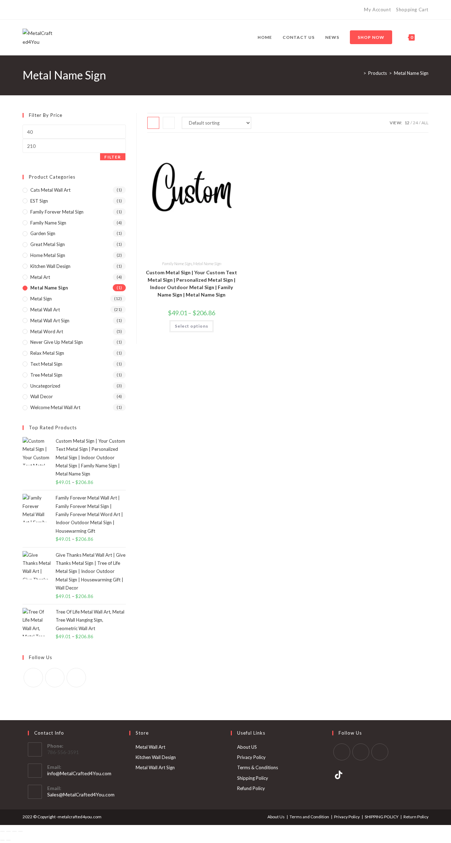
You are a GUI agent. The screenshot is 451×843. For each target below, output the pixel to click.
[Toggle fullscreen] (8, 831)
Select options (191, 326)
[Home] (359, 73)
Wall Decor (41, 396)
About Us (276, 816)
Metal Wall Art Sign (49, 320)
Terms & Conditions (257, 767)
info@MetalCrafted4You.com (79, 773)
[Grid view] (153, 123)
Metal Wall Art (45, 309)
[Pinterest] (33, 9)
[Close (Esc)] (20, 831)
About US (247, 747)
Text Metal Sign (46, 364)
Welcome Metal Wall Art (55, 407)
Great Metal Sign (47, 244)
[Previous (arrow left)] (2, 840)
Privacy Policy (251, 757)
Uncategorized (45, 386)
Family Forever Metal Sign (57, 212)
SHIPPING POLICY (382, 816)
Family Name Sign (177, 263)
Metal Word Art (46, 331)
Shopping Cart (412, 9)
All (424, 122)
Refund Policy (251, 788)
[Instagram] (41, 9)
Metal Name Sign (411, 73)
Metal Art (40, 277)
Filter (112, 157)
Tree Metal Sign (46, 375)
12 (406, 122)
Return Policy (415, 816)
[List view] (169, 123)
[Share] (14, 831)
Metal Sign (41, 298)
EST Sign (39, 201)
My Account (377, 9)
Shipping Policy (252, 778)
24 (415, 122)
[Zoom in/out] (2, 831)
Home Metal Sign (47, 255)
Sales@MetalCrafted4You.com (81, 794)
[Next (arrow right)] (8, 840)
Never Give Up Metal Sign (56, 342)
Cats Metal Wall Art (50, 190)
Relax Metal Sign (47, 353)
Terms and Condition (309, 816)
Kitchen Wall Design (50, 266)
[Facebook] (26, 9)
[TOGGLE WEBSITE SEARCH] (427, 37)
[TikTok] (49, 9)
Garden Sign (42, 233)
